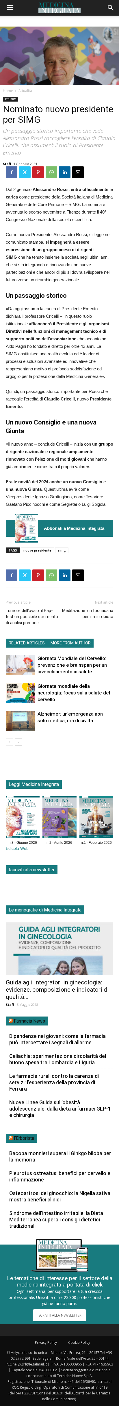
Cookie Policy (79, 1342)
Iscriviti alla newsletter (32, 869)
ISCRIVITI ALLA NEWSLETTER (59, 1315)
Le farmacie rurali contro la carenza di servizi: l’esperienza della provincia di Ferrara (54, 1082)
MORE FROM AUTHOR (71, 643)
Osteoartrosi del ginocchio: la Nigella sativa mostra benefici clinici (59, 1196)
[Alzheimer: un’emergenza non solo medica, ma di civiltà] (20, 721)
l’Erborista (24, 1138)
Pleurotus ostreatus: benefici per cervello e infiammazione (59, 1176)
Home (8, 90)
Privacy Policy (46, 1342)
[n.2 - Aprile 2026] (59, 818)
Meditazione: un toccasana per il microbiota (87, 613)
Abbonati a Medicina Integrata (74, 528)
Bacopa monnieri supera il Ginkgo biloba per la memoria (60, 1156)
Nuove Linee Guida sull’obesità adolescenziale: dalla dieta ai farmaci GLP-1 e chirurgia (60, 1108)
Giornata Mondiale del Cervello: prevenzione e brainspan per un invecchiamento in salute (72, 664)
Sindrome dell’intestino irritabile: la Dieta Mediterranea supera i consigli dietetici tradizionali (56, 1219)
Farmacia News (29, 1021)
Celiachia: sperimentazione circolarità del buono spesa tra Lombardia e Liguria (57, 1059)
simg (62, 550)
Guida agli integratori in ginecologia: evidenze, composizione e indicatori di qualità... (57, 989)
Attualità (25, 90)
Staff (7, 163)
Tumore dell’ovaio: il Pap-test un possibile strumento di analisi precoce (32, 616)
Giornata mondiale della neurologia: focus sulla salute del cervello (74, 692)
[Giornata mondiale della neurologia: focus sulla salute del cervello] (20, 693)
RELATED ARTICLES (27, 643)
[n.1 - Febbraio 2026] (96, 818)
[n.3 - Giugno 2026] (26, 528)
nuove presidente (37, 550)
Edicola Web (17, 848)
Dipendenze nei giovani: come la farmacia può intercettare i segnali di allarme (57, 1039)
